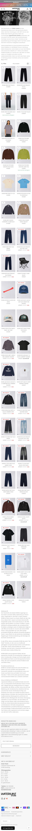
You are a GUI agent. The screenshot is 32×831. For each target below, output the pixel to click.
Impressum (18, 815)
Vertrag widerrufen (8, 828)
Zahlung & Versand (5, 811)
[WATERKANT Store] (16, 9)
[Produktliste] (30, 63)
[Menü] (1, 9)
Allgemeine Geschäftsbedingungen (9, 813)
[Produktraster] (28, 63)
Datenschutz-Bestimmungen (7, 815)
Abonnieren (16, 746)
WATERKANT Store (9, 824)
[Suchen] (5, 9)
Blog (2, 59)
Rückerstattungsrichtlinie (16, 811)
